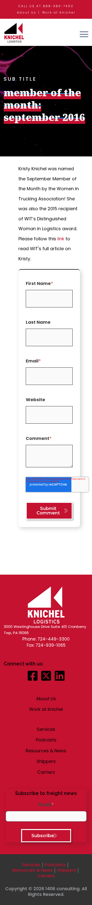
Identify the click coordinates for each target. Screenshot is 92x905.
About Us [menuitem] (26, 12)
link (60, 239)
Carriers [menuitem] (46, 772)
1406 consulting (62, 889)
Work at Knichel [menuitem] (58, 12)
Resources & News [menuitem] (46, 751)
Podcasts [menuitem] (46, 740)
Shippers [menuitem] (46, 761)
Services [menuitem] (46, 729)
